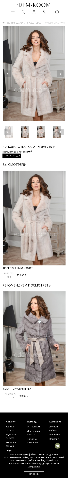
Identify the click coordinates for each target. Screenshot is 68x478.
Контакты (54, 439)
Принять (34, 474)
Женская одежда (15, 23)
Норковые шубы (33, 23)
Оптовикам (33, 426)
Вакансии (54, 434)
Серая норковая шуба (17, 388)
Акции (9, 450)
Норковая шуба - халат (18, 268)
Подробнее (34, 466)
